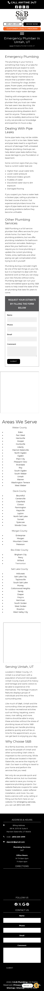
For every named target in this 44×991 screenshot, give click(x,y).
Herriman (20, 600)
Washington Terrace (20, 482)
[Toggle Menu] (22, 33)
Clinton (20, 504)
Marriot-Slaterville (20, 450)
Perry (20, 557)
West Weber (20, 485)
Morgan (20, 538)
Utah (20, 704)
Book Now (32, 24)
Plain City (20, 459)
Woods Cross (21, 525)
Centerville (20, 499)
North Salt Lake (21, 516)
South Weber (21, 474)
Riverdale (20, 465)
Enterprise (20, 535)
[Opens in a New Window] (16, 6)
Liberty (20, 447)
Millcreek (20, 574)
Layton (20, 513)
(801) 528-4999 (18, 837)
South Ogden (20, 471)
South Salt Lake (20, 582)
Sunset (20, 519)
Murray (20, 585)
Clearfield (20, 502)
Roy (20, 468)
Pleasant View (20, 462)
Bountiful (20, 496)
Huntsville (20, 444)
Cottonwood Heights (20, 588)
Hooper (20, 441)
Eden (20, 432)
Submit (13, 361)
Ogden (20, 456)
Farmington (20, 507)
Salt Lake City (20, 577)
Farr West (20, 435)
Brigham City (21, 554)
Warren (20, 479)
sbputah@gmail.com (16, 842)
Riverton (20, 609)
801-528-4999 (12, 24)
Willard (20, 560)
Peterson (20, 544)
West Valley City (20, 612)
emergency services (26, 802)
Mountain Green (20, 541)
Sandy (20, 591)
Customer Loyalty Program (22, 29)
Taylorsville (20, 579)
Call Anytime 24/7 (23, 2)
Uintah (20, 476)
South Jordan (20, 603)
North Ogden (21, 453)
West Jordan (20, 606)
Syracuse (20, 522)
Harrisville (20, 438)
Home (11, 46)
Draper (20, 594)
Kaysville (20, 510)
